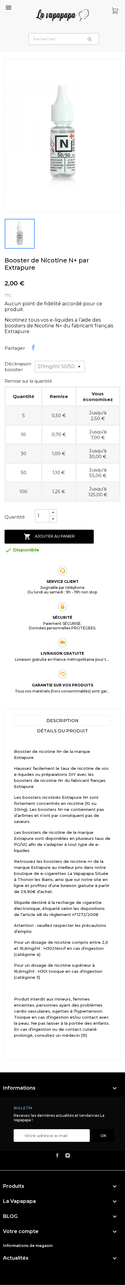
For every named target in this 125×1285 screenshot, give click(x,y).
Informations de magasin (27, 1245)
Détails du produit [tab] (62, 731)
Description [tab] (62, 720)
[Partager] (33, 348)
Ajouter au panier (49, 536)
